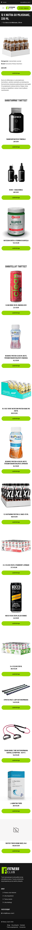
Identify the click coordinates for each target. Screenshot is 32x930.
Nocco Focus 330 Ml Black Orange (16, 616)
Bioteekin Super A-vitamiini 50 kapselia (16, 240)
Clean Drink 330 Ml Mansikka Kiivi (16, 305)
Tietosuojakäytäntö (12, 927)
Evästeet (22, 925)
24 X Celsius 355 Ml (16, 666)
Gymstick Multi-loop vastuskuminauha (16, 700)
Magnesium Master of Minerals (16, 139)
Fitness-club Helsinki (10, 892)
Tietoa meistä (8, 899)
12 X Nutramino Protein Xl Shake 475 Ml (16, 514)
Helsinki (4, 2)
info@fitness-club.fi (8, 913)
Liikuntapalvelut (9, 896)
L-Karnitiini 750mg (16, 803)
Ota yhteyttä (15, 925)
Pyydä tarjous (24, 8)
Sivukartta (22, 927)
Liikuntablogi (8, 902)
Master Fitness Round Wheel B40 (16, 843)
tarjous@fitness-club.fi (25, 2)
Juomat (19, 61)
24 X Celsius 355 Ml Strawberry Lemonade (16, 565)
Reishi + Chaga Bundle (16, 190)
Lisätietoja (16, 73)
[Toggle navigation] (3, 7)
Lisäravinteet (12, 61)
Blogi (8, 925)
